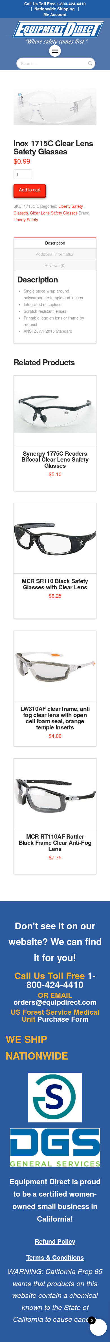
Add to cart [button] (57, 564)
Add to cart (29, 189)
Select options (57, 436)
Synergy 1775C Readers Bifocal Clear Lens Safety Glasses (55, 459)
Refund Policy (55, 1241)
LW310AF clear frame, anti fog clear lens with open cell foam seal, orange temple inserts (55, 717)
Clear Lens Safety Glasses (54, 213)
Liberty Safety (26, 219)
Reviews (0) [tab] (55, 265)
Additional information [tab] (55, 254)
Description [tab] (55, 243)
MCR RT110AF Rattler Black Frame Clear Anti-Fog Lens (55, 842)
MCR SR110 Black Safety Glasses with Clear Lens (55, 584)
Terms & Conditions (55, 1257)
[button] (55, 51)
